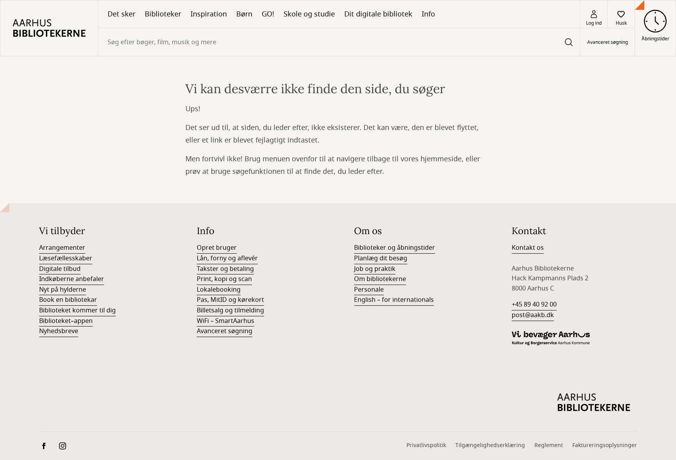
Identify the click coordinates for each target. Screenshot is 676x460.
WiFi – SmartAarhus (225, 321)
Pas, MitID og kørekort (230, 300)
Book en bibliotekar (68, 300)
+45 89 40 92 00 (534, 304)
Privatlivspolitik (426, 445)
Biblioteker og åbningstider (394, 248)
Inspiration (209, 14)
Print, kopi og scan (224, 279)
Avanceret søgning (607, 42)
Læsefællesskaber (65, 258)
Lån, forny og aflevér (227, 258)
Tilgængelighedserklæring (490, 445)
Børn (244, 14)
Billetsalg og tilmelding (230, 310)
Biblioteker (163, 14)
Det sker (121, 14)
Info (428, 14)
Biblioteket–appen (66, 321)
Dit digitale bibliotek (378, 14)
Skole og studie (309, 14)
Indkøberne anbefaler (71, 279)
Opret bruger (217, 248)
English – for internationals (394, 300)
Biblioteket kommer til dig (77, 310)
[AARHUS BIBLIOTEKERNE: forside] (49, 28)
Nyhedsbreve (58, 331)
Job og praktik (375, 269)
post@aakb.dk (533, 315)
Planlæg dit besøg (380, 258)
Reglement (548, 445)
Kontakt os (528, 248)
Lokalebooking (219, 289)
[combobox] (339, 42)
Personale (369, 289)
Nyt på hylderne (62, 289)
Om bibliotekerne (380, 279)
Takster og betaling (225, 269)
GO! (268, 14)
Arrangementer (62, 248)
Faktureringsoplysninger (604, 445)
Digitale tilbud (60, 269)
